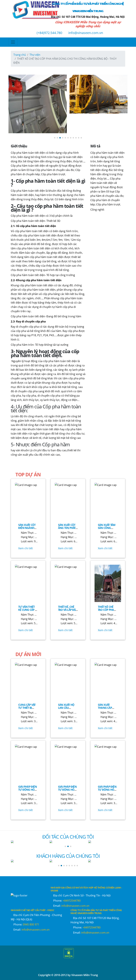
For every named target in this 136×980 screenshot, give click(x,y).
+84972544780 (72, 900)
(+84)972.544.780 (49, 33)
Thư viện (35, 55)
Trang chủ (19, 55)
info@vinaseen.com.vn (85, 33)
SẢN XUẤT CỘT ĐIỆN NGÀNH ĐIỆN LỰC (26, 528)
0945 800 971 (31, 924)
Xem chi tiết (25, 548)
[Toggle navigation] (13, 42)
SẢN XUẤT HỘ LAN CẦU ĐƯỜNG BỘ (66, 708)
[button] (54, 137)
